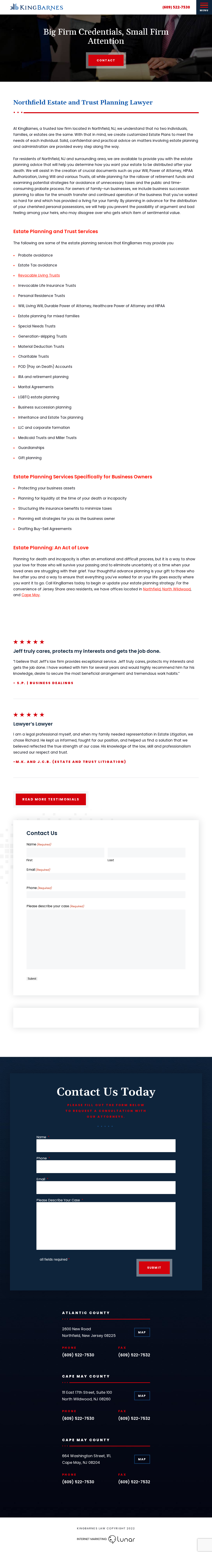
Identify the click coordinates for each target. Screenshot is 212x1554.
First (29, 860)
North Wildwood (176, 589)
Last (111, 860)
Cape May (31, 594)
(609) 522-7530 (176, 7)
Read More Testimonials (50, 799)
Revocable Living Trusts (39, 275)
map (142, 1332)
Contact (106, 60)
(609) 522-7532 (134, 1355)
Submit (32, 978)
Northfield (152, 589)
